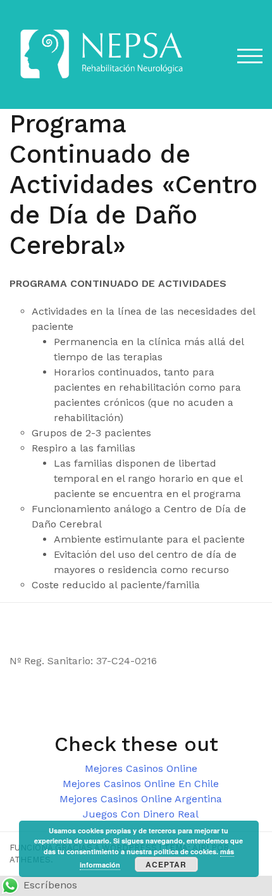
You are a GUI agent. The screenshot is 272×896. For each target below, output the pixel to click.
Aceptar (166, 864)
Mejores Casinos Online (141, 768)
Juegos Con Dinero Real (141, 814)
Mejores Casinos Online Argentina (140, 799)
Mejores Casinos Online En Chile (141, 784)
